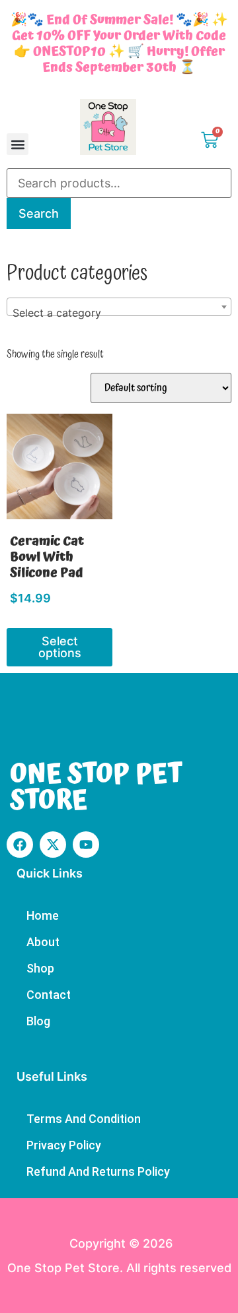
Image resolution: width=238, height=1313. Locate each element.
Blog (38, 1021)
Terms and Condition (83, 1119)
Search (39, 213)
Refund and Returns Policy (98, 1171)
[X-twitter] (53, 844)
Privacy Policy (63, 1145)
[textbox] (119, 312)
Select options (59, 647)
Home (42, 915)
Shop (40, 968)
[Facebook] (20, 844)
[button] (17, 144)
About (43, 942)
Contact (48, 995)
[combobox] (119, 307)
